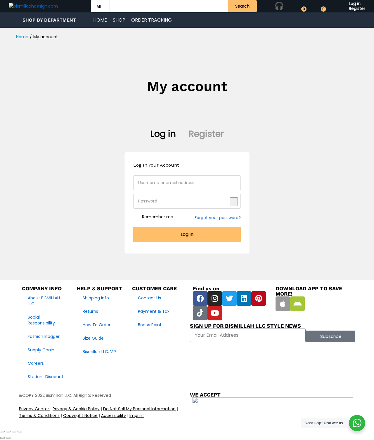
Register (357, 8)
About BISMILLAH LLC (44, 301)
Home (100, 20)
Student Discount (45, 377)
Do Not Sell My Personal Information (139, 409)
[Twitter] (229, 298)
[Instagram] (214, 298)
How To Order (96, 325)
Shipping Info (96, 298)
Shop (119, 20)
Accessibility (113, 415)
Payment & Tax (153, 311)
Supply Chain (41, 350)
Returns (90, 311)
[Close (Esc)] (2, 431)
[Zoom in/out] (20, 431)
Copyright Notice (80, 415)
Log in (163, 134)
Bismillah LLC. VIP (99, 352)
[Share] (8, 431)
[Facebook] (200, 298)
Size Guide (93, 338)
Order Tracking (151, 20)
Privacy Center (34, 409)
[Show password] (234, 202)
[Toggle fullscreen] (14, 431)
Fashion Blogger (44, 336)
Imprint (136, 415)
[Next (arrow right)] (8, 438)
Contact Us (149, 298)
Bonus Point (150, 325)
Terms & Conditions (39, 415)
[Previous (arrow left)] (2, 438)
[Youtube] (214, 313)
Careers (36, 363)
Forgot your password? (218, 218)
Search (242, 6)
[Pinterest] (258, 298)
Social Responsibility (41, 320)
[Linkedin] (244, 298)
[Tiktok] (200, 313)
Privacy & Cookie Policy (76, 409)
